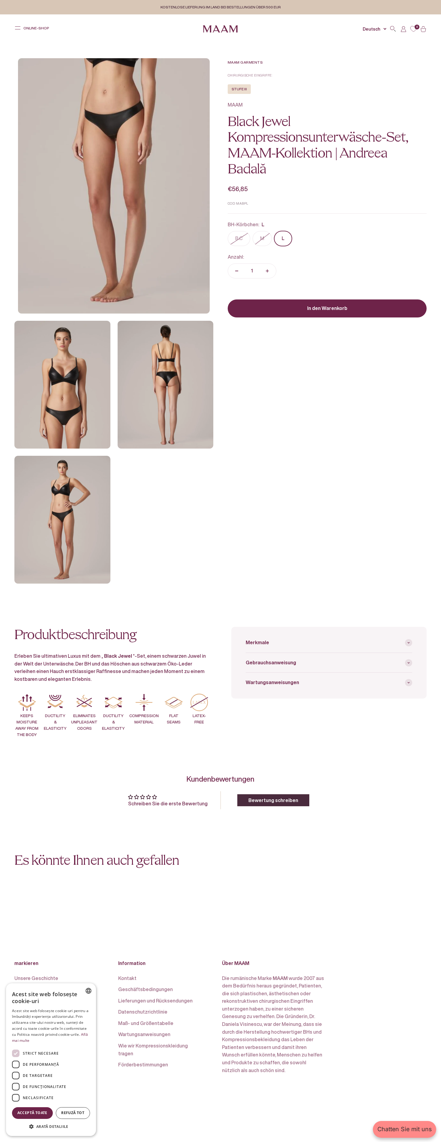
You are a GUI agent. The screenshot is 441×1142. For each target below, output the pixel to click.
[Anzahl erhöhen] (267, 271)
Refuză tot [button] (72, 1112)
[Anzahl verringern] (236, 271)
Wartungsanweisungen (144, 1034)
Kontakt (127, 978)
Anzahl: (236, 256)
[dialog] (51, 1059)
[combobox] (89, 991)
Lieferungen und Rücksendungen (155, 1000)
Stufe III (239, 89)
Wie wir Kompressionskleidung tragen (153, 1049)
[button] (51, 1126)
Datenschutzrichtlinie (142, 1011)
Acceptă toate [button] (32, 1112)
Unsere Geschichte (36, 978)
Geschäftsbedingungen (145, 989)
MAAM (235, 104)
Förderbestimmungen (143, 1064)
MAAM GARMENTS (245, 62)
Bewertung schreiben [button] (273, 800)
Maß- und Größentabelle (145, 1023)
